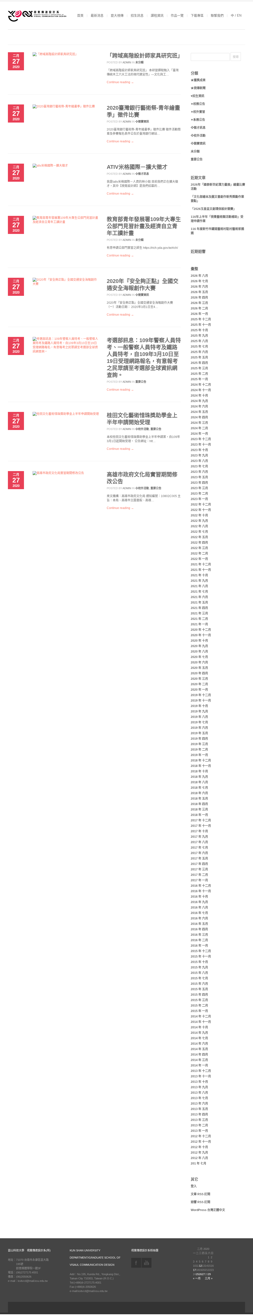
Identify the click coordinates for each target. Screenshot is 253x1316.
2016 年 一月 (199, 945)
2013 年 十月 (199, 1082)
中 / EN (236, 15)
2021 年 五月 (199, 602)
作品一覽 (177, 15)
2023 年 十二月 (201, 439)
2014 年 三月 (199, 1060)
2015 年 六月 (199, 984)
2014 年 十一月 (201, 1022)
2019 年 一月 (199, 755)
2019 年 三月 (199, 744)
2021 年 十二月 (201, 564)
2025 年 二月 (199, 374)
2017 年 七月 (199, 847)
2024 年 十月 (199, 395)
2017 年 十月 (199, 831)
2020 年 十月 (199, 640)
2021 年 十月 (199, 575)
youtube (146, 1263)
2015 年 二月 (199, 1005)
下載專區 (197, 15)
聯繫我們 (217, 15)
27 (203, 1274)
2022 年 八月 (199, 526)
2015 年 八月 (199, 973)
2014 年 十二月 (201, 1016)
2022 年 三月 (199, 548)
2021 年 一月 (199, 624)
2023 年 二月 (199, 493)
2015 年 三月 (199, 1000)
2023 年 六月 (199, 472)
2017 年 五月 (199, 858)
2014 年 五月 (199, 1049)
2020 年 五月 (199, 668)
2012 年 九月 (199, 1152)
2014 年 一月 (199, 1065)
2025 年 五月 (199, 357)
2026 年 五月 (199, 292)
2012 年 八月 (199, 1158)
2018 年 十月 (199, 771)
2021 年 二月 (199, 619)
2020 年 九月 (199, 646)
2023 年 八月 (199, 461)
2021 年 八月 (199, 586)
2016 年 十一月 (201, 891)
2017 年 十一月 (201, 826)
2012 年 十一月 (201, 1141)
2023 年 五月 (199, 477)
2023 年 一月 (199, 499)
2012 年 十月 (199, 1147)
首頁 (80, 15)
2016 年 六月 (199, 918)
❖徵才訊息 (142, 173)
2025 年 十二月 (201, 319)
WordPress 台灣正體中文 (208, 1210)
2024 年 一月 (199, 433)
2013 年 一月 (199, 1131)
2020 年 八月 (199, 651)
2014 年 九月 (199, 1033)
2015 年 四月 (199, 994)
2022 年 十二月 (201, 504)
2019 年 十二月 (201, 695)
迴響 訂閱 (200, 1202)
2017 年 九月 (199, 836)
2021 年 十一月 (201, 570)
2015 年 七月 (199, 978)
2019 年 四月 (199, 738)
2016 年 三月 (199, 934)
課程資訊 (157, 15)
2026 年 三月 (199, 303)
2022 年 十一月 (201, 510)
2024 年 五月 (199, 412)
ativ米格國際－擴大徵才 (137, 167)
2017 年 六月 (199, 853)
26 (200, 1274)
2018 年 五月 (199, 798)
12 (200, 1265)
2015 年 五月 (199, 989)
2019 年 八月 (199, 717)
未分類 (139, 62)
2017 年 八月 (199, 842)
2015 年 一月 (199, 1011)
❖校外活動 (142, 429)
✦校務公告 (198, 104)
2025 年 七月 (199, 346)
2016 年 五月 (199, 924)
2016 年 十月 (199, 896)
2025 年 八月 (199, 341)
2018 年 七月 (199, 787)
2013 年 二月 (199, 1125)
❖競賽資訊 (142, 121)
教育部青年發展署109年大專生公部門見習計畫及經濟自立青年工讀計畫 (144, 226)
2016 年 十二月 (201, 885)
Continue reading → (120, 82)
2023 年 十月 (199, 450)
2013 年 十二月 (201, 1071)
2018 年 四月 (199, 804)
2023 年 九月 (199, 455)
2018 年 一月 (199, 815)
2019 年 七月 (199, 722)
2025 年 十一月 (201, 325)
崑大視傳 (117, 15)
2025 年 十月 (199, 330)
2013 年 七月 (199, 1098)
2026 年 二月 (199, 308)
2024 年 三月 (199, 423)
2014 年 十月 (199, 1027)
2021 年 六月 (199, 597)
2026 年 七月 (199, 281)
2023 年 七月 (199, 466)
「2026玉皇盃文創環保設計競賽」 (213, 209)
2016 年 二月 (199, 940)
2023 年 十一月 (201, 444)
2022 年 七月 (199, 531)
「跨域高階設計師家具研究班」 (145, 55)
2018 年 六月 (199, 793)
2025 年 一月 (199, 379)
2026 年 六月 (199, 286)
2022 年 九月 (199, 521)
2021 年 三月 (199, 613)
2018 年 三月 (199, 809)
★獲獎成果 (198, 80)
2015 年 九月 (199, 967)
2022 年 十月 (199, 515)
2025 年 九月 (199, 335)
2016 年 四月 (199, 929)
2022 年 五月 (199, 537)
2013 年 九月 (199, 1087)
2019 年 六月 (199, 728)
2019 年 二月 (199, 749)
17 (194, 1269)
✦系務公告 (198, 120)
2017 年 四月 (199, 864)
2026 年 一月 (199, 314)
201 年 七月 (198, 1163)
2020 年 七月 (199, 657)
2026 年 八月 (199, 276)
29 (209, 1274)
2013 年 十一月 (201, 1076)
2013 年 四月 (199, 1114)
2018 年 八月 (199, 782)
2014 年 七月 (199, 1038)
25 (197, 1274)
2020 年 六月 (199, 662)
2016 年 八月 (199, 907)
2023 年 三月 (199, 488)
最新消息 (97, 15)
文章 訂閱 (200, 1194)
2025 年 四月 (199, 363)
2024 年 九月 (199, 401)
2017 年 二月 (199, 875)
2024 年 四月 (199, 417)
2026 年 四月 (199, 297)
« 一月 (197, 1278)
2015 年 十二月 (201, 951)
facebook (136, 1263)
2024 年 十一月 (201, 390)
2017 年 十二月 (201, 820)
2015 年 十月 (199, 962)
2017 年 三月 (199, 869)
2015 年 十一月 (201, 956)
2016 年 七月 (199, 913)
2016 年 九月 (199, 902)
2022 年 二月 (199, 553)
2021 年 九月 (199, 580)
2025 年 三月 (199, 368)
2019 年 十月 (199, 706)
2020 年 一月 (199, 689)
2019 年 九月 (199, 711)
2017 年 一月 (199, 880)
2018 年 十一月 (201, 766)
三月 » (208, 1278)
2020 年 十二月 (201, 630)
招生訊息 (137, 15)
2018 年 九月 (199, 777)
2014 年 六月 (199, 1043)
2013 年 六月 (199, 1103)
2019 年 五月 (199, 733)
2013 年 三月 (199, 1120)
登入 (194, 1186)
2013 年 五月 (199, 1109)
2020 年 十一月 (201, 635)
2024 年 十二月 (201, 384)
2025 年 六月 (199, 352)
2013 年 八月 (199, 1092)
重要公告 (140, 381)
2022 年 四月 (199, 542)
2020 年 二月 (199, 684)
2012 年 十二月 (201, 1136)
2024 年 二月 (199, 428)
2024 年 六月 (199, 406)
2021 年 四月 (199, 608)
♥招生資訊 (197, 96)
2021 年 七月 (199, 591)
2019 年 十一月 (201, 700)
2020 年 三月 (199, 679)
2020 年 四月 (199, 673)
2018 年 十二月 (201, 760)
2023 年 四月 (199, 482)
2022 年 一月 (199, 559)
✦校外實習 (198, 112)
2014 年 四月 (199, 1054)
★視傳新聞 (198, 88)
